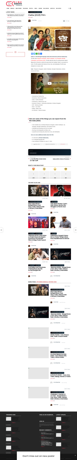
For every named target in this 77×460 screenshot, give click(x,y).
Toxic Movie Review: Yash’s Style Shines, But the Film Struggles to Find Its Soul (58, 205)
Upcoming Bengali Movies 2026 (35, 201)
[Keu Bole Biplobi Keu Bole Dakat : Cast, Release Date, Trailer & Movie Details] (38, 352)
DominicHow (43, 432)
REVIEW (40, 8)
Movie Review (54, 201)
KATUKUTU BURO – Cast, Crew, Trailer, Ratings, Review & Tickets (60, 375)
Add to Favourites (51, 144)
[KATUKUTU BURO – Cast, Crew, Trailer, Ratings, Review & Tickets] (38, 373)
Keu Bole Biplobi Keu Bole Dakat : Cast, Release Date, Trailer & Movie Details (58, 355)
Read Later (37, 144)
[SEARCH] (68, 8)
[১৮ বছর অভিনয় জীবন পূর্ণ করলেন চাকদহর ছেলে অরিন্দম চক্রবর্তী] (1, 230)
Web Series (38, 265)
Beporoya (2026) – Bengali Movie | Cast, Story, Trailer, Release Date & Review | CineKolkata (60, 268)
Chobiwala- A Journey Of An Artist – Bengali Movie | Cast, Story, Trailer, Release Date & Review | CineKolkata (59, 396)
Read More (8, 443)
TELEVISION (25, 8)
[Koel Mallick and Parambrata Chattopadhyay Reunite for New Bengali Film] (38, 254)
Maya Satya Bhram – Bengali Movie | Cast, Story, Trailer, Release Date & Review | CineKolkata (36, 206)
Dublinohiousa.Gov (44, 441)
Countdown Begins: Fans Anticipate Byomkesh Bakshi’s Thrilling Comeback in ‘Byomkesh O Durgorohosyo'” (46, 443)
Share (30, 28)
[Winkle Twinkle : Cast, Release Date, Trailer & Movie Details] (38, 333)
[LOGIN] (70, 8)
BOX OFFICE (58, 8)
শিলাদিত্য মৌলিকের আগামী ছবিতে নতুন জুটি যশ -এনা (47, 433)
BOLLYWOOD (46, 8)
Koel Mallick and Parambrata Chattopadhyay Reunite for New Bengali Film (37, 268)
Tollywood (32, 233)
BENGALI (12, 8)
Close (75, 455)
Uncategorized (39, 233)
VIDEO (35, 8)
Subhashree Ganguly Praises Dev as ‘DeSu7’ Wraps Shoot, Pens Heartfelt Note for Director (59, 237)
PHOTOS (31, 8)
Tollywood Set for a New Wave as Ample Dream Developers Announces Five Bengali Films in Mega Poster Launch (37, 238)
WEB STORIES (19, 8)
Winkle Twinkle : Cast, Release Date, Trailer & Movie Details (59, 335)
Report (63, 144)
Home (8, 8)
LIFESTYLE (52, 8)
